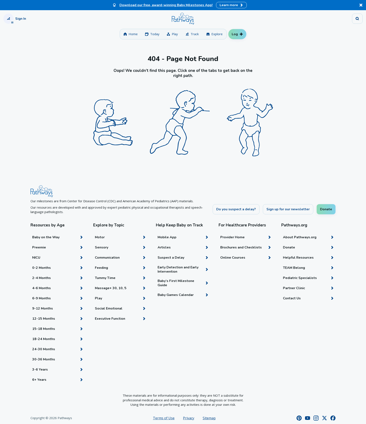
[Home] (183, 19)
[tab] (130, 34)
